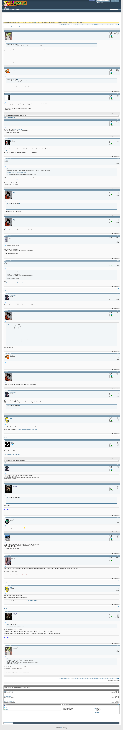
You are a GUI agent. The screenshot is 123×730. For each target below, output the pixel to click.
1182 (103, 24)
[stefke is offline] (6, 239)
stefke (5, 290)
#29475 (118, 645)
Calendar (11, 11)
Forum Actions (20, 11)
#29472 (118, 555)
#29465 (118, 390)
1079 (78, 24)
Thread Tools (112, 28)
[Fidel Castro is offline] (8, 489)
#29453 (118, 93)
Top (118, 680)
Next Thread (65, 683)
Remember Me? (100, 2)
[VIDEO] (95, 709)
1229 (110, 24)
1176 (88, 24)
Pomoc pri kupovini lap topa (9, 699)
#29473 (118, 585)
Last (117, 24)
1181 (100, 24)
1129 (80, 24)
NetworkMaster (12, 117)
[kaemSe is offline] (7, 538)
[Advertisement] (61, 18)
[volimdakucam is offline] (7, 297)
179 (73, 24)
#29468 (118, 464)
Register (116, 0)
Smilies (95, 707)
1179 (95, 24)
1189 (108, 24)
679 (75, 24)
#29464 (118, 371)
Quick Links (26, 11)
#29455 (118, 138)
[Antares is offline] (7, 97)
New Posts (5, 11)
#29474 (118, 611)
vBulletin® (61, 727)
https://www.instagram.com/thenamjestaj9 (12, 454)
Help (112, 0)
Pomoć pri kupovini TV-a (8, 691)
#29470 (118, 517)
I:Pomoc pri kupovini (7, 696)
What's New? (12, 9)
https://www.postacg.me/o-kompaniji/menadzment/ (13, 282)
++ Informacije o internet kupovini (13, 26)
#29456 (118, 158)
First (69, 24)
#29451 (118, 30)
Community (15, 11)
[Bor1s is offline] (7, 142)
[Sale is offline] (7, 419)
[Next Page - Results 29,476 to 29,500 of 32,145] (116, 24)
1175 (85, 24)
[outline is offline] (8, 561)
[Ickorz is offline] (7, 357)
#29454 (118, 119)
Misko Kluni (6, 117)
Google (6, 709)
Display (117, 28)
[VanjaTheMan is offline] (8, 36)
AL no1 (5, 437)
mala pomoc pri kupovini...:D (9, 701)
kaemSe (5, 582)
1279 (113, 24)
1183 (105, 24)
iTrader (17, 9)
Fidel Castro (6, 608)
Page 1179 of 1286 (64, 24)
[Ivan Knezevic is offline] (7, 71)
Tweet (6, 707)
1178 (93, 24)
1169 (83, 24)
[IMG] (95, 708)
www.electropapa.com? (18, 129)
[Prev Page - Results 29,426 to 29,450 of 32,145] (71, 24)
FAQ (8, 11)
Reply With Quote (116, 91)
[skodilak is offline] (7, 521)
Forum (6, 9)
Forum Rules (96, 712)
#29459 (118, 235)
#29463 (118, 353)
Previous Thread (59, 683)
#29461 (118, 293)
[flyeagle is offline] (8, 195)
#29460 (118, 260)
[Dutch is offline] (7, 444)
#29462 (118, 310)
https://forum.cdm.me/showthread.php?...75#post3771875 (26, 429)
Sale (5, 462)
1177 (90, 24)
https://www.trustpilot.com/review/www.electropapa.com (14, 150)
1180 (98, 24)
